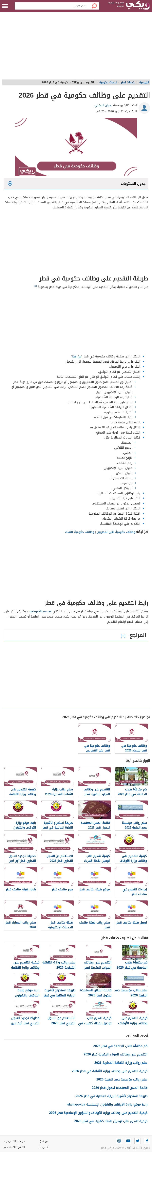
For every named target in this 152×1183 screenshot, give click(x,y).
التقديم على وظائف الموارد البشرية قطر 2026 (115, 1054)
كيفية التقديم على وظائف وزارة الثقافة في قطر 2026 (109, 1071)
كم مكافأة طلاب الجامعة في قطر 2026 (120, 1046)
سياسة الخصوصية (14, 1141)
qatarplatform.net (40, 611)
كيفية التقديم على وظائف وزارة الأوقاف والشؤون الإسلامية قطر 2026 (98, 1113)
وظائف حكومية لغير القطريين (116, 532)
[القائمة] (5, 6)
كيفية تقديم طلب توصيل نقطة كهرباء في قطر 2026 (110, 1121)
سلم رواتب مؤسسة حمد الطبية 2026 (121, 1079)
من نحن (44, 1141)
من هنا (76, 356)
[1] (35, 286)
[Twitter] (137, 1141)
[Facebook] (147, 1141)
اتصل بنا (43, 1147)
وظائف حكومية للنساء (79, 532)
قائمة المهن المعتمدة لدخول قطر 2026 (119, 1088)
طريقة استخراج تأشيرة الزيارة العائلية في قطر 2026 (111, 1096)
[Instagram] (119, 1141)
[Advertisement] (76, 48)
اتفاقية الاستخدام (14, 1147)
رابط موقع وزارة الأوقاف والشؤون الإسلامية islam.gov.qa (106, 1104)
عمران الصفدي (103, 105)
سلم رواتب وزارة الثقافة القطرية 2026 (120, 1063)
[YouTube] (128, 1141)
